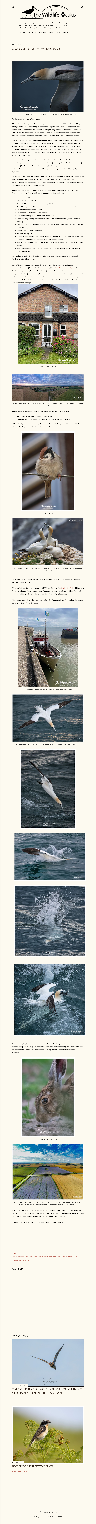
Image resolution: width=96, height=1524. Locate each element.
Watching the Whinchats (32, 1466)
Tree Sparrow (17, 1260)
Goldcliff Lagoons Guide (40, 32)
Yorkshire (25, 1260)
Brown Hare (42, 1257)
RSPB (74, 1257)
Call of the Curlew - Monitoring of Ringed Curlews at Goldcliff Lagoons (47, 1391)
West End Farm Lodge (64, 268)
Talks (58, 32)
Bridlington (33, 1257)
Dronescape (51, 1257)
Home (23, 32)
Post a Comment (24, 1398)
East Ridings (61, 1257)
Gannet (69, 1257)
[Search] (82, 6)
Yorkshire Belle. (67, 588)
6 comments (22, 1471)
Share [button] (14, 1253)
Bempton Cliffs (22, 1257)
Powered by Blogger (50, 1512)
